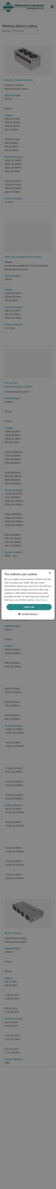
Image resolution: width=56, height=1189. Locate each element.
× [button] (50, 573)
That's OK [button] (29, 607)
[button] (28, 614)
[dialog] (28, 594)
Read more (41, 599)
